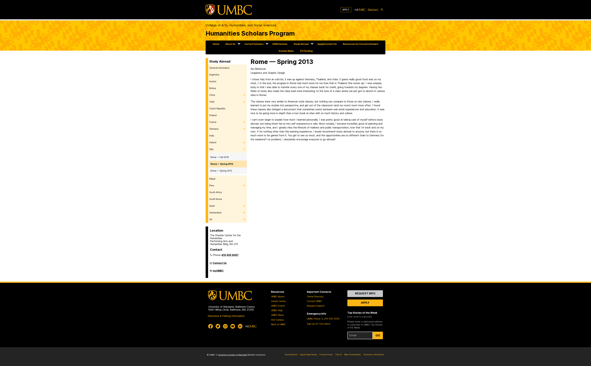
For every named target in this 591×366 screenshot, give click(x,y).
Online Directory (315, 296)
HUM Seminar (279, 44)
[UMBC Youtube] (232, 326)
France (212, 122)
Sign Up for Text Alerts (318, 323)
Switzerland (215, 212)
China (212, 95)
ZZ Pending (306, 51)
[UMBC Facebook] (210, 326)
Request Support (315, 305)
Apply (345, 9)
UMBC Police (313, 318)
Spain (212, 205)
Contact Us (220, 263)
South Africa (215, 192)
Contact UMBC (314, 301)
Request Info (365, 293)
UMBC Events (278, 305)
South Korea (215, 199)
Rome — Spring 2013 (222, 164)
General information (219, 68)
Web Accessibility (352, 354)
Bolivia (212, 88)
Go (378, 335)
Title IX (338, 354)
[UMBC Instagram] (225, 326)
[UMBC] (228, 9)
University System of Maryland (232, 355)
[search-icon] (382, 9)
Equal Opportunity (308, 354)
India (211, 135)
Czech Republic (217, 108)
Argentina (214, 74)
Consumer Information (373, 354)
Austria (212, 81)
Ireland (212, 142)
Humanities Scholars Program (250, 33)
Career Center (278, 301)
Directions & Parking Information (226, 315)
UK (210, 219)
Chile (211, 101)
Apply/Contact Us (327, 44)
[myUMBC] (360, 9)
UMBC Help (277, 310)
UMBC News (277, 315)
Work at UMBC (278, 324)
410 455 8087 (230, 255)
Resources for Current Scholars (360, 44)
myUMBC (218, 272)
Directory (373, 9)
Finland (213, 115)
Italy (211, 149)
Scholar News (286, 51)
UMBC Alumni (277, 296)
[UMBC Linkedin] (240, 326)
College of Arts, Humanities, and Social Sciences (241, 25)
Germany (214, 128)
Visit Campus (277, 319)
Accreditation (291, 354)
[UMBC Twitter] (218, 326)
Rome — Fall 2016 (220, 157)
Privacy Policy (326, 354)
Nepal (212, 178)
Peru (211, 185)
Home (216, 44)
